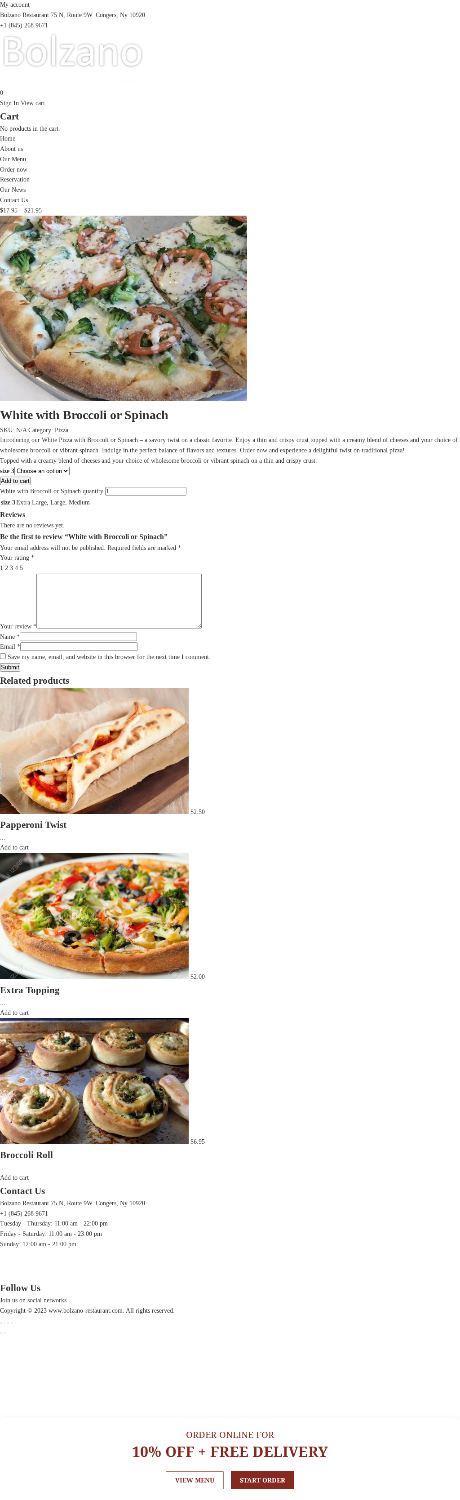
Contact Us (14, 200)
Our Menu (13, 159)
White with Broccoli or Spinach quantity (51, 491)
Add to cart (15, 481)
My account (15, 4)
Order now (13, 169)
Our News (13, 189)
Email (10, 646)
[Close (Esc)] (1, 1323)
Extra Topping (30, 990)
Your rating (17, 557)
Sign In (9, 103)
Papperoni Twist (33, 824)
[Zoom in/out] (12, 1323)
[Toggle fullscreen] (8, 1323)
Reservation (15, 179)
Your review (18, 626)
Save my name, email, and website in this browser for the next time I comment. (109, 657)
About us (11, 149)
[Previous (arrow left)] (1, 1333)
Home (7, 138)
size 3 (7, 471)
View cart (33, 103)
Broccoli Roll (26, 1155)
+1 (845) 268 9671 (24, 25)
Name (10, 636)
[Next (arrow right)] (4, 1333)
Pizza (61, 430)
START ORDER (262, 1480)
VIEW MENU (194, 1480)
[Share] (4, 1323)
